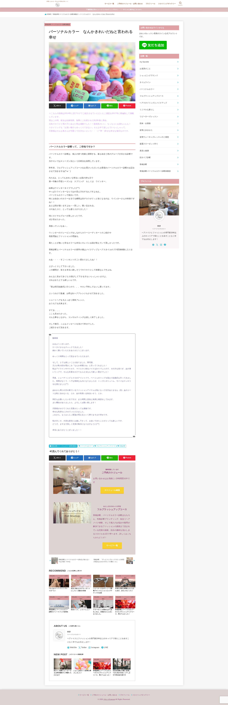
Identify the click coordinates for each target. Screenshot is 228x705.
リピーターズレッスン (149, 116)
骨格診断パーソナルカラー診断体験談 (57, 24)
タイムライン (145, 82)
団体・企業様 (145, 123)
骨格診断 (122, 446)
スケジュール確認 (112, 490)
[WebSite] (72, 647)
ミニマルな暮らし (147, 110)
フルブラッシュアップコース (105, 446)
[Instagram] (93, 647)
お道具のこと (145, 69)
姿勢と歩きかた (146, 130)
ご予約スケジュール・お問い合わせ (130, 4)
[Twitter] (82, 647)
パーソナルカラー (86, 446)
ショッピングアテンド (149, 75)
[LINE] (104, 647)
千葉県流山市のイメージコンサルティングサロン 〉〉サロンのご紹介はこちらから (114, 9)
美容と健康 (144, 151)
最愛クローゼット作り (149, 144)
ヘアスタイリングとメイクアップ (153, 103)
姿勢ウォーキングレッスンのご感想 (154, 137)
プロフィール (150, 4)
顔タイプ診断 (145, 157)
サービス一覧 (109, 4)
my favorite (144, 62)
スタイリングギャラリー (167, 4)
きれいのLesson (109, 699)
